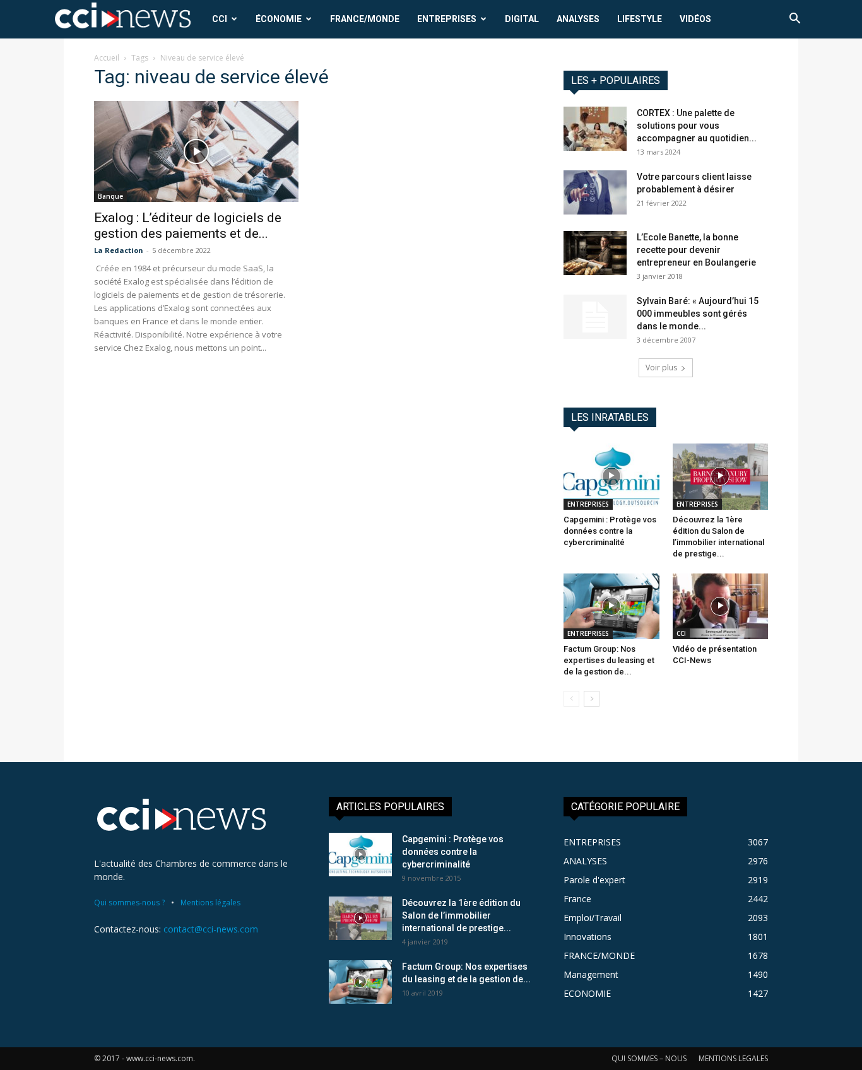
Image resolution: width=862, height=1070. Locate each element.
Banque (110, 196)
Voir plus (661, 367)
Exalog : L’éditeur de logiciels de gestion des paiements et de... (187, 225)
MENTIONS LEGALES (733, 1058)
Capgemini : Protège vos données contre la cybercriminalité (610, 531)
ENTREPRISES (446, 19)
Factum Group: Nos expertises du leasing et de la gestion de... (609, 660)
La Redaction (118, 250)
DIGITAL (522, 19)
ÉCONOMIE (279, 19)
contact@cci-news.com (210, 929)
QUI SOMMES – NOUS (649, 1058)
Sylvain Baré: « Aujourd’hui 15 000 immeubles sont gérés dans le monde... (698, 313)
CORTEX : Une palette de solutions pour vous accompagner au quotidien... (697, 125)
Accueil (106, 57)
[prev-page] (571, 699)
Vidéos (695, 19)
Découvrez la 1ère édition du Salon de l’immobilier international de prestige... (461, 915)
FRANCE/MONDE (364, 19)
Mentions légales (210, 902)
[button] (794, 20)
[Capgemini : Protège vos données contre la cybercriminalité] (611, 476)
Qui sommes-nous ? (129, 902)
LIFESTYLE (639, 19)
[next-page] (591, 699)
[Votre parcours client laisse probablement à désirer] (595, 192)
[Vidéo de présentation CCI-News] (721, 606)
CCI (219, 19)
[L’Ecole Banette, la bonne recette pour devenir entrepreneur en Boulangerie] (595, 253)
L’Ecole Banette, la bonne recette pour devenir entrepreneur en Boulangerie (696, 250)
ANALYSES (578, 19)
